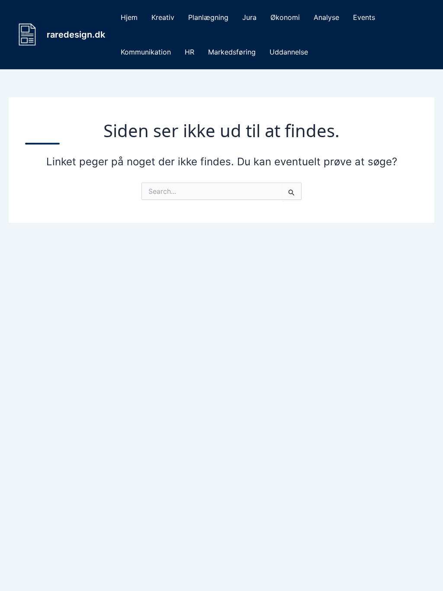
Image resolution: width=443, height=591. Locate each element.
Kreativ (162, 17)
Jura (249, 17)
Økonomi (285, 17)
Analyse (326, 17)
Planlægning (208, 17)
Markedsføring (232, 52)
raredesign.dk (76, 34)
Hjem (129, 17)
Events (364, 17)
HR (189, 52)
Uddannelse (289, 52)
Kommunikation (146, 52)
